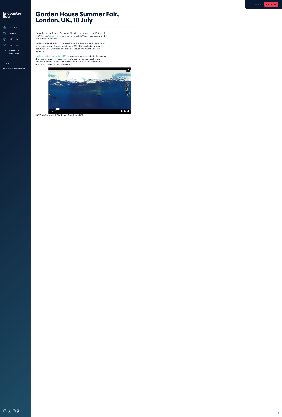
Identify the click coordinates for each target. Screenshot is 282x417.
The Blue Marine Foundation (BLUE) (51, 56)
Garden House (54, 36)
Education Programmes (14, 68)
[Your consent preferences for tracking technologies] (278, 413)
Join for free (271, 4)
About (6, 64)
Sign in (258, 4)
